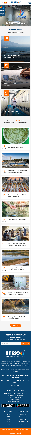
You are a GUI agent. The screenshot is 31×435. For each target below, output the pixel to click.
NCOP (8, 421)
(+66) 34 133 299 (17, 398)
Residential (23, 419)
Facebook (18, 433)
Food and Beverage (23, 421)
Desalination (23, 424)
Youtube (20, 433)
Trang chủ (15, 351)
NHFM (8, 414)
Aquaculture (23, 414)
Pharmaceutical (23, 416)
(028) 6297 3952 (16, 385)
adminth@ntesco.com (17, 401)
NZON (8, 419)
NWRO (8, 416)
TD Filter (8, 424)
